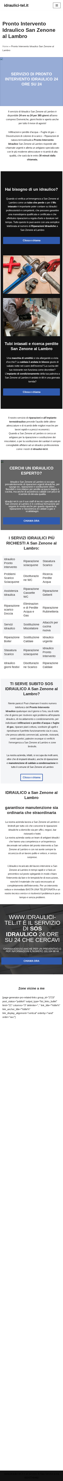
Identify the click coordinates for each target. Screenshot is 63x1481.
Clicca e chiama (31, 240)
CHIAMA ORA (31, 520)
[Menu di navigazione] (57, 5)
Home (5, 46)
